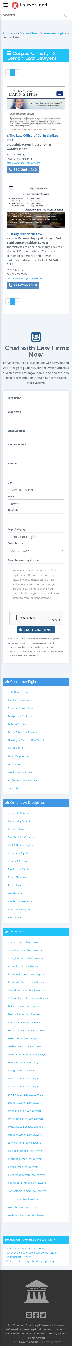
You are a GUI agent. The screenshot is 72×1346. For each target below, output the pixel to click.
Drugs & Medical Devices (22, 732)
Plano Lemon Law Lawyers (23, 1166)
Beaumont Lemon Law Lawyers (26, 974)
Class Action (12, 1248)
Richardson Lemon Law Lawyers (26, 1175)
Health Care (15, 893)
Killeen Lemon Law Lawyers (24, 1078)
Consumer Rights (54, 33)
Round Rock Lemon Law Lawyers (27, 1183)
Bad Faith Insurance (19, 700)
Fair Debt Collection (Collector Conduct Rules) (31, 1252)
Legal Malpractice (18, 756)
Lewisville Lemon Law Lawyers (25, 1094)
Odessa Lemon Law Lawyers (24, 1142)
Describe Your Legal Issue (23, 560)
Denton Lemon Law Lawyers (24, 1014)
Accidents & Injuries (19, 813)
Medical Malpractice (20, 772)
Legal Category (17, 529)
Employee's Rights (18, 869)
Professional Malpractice (22, 780)
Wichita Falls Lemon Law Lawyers (27, 1215)
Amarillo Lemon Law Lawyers (25, 950)
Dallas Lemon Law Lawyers (23, 1006)
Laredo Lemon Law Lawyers (24, 1086)
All (4, 33)
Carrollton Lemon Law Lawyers (26, 990)
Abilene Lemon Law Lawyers (24, 942)
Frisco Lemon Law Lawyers (23, 1038)
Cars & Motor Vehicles (21, 837)
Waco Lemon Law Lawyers (23, 1207)
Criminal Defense (18, 861)
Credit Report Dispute (18, 1257)
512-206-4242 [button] (24, 169)
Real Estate (14, 917)
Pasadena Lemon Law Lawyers (25, 1150)
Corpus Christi (29, 33)
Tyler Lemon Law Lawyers (23, 1199)
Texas (13, 33)
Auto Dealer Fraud (18, 692)
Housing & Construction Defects (26, 740)
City (10, 482)
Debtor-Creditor (17, 724)
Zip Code (13, 510)
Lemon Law (14, 764)
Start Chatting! (38, 630)
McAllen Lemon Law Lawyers (24, 1110)
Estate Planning (17, 877)
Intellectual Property (20, 901)
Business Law (16, 829)
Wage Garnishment (33, 1248)
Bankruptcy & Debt (19, 821)
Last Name (14, 411)
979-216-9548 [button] (24, 285)
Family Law (14, 885)
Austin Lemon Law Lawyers (23, 966)
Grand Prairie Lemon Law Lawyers (28, 1054)
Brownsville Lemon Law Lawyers (26, 982)
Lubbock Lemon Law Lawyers (25, 1102)
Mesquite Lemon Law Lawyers (25, 1126)
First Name (14, 398)
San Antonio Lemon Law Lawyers (27, 1191)
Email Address (16, 430)
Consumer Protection (20, 708)
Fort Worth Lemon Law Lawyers (26, 1030)
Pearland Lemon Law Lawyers (25, 1158)
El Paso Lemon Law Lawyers (24, 1022)
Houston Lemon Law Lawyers (25, 1062)
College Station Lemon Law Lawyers (28, 998)
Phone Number (17, 444)
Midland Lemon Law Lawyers (25, 1134)
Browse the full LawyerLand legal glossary (29, 1261)
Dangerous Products (20, 716)
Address (13, 463)
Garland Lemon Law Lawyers (24, 1046)
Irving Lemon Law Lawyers (23, 1070)
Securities (14, 788)
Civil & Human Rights (20, 845)
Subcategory (15, 543)
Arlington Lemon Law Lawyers (25, 958)
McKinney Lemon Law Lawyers (26, 1118)
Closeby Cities (17, 931)
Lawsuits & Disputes (20, 909)
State (11, 496)
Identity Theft (16, 748)
